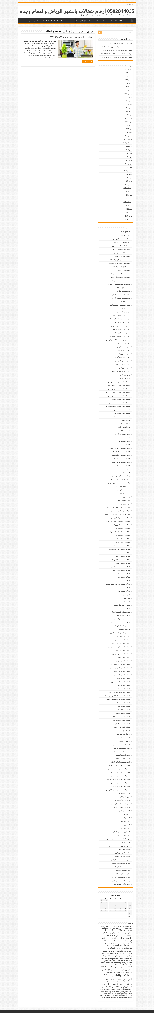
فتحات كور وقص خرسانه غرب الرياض (118, 786)
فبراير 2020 (128, 216)
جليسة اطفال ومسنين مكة (122, 416)
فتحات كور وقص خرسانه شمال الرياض (118, 783)
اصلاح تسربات (125, 235)
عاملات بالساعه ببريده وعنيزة (121, 654)
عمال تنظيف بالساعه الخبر (121, 744)
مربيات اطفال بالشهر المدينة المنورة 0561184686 (116, 54)
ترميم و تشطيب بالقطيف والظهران (119, 305)
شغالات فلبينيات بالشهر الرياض (112, 982)
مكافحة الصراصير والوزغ (122, 853)
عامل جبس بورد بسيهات (122, 636)
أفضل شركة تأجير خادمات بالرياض (109, 926)
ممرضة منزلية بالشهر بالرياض (120, 860)
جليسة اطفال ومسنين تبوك (121, 410)
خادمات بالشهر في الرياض (116, 945)
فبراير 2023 (128, 184)
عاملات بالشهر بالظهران (122, 678)
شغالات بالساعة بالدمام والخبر (120, 518)
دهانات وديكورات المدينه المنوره (120, 479)
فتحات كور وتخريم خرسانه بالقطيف (119, 769)
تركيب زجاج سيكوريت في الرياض (119, 263)
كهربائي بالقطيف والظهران (121, 832)
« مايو (130, 916)
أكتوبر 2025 (128, 97)
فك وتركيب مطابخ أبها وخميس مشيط (118, 804)
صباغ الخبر (126, 594)
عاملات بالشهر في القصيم (122, 703)
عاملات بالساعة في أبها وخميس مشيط (118, 647)
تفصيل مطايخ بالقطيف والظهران (120, 336)
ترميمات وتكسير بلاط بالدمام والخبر (119, 319)
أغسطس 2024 (127, 143)
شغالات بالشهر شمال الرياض (120, 967)
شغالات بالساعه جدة (123, 539)
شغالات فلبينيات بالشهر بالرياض (119, 984)
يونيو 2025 (129, 111)
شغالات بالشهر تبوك (123, 573)
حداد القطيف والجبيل (123, 427)
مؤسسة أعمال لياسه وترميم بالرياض (118, 839)
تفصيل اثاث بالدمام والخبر (122, 322)
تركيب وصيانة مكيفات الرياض (121, 298)
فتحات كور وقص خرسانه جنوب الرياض (118, 776)
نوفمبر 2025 (128, 94)
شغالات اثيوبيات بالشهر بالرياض (119, 949)
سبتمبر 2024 (128, 139)
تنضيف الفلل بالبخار (124, 350)
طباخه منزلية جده (124, 629)
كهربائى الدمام (125, 818)
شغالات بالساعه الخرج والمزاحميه (119, 525)
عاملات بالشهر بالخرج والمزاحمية (119, 668)
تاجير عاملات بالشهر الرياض (121, 249)
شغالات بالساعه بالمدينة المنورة (120, 532)
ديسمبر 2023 (128, 170)
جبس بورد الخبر (125, 375)
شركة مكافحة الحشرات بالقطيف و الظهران (116, 514)
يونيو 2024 (129, 150)
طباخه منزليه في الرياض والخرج (120, 633)
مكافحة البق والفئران (123, 849)
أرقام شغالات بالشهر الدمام (125, 926)
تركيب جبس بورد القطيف (122, 256)
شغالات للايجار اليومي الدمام (116, 989)
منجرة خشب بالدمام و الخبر (121, 866)
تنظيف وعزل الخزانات (84, 20)
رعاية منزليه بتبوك (124, 493)
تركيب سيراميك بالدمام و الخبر (120, 280)
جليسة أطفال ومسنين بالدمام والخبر (119, 385)
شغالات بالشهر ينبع (124, 591)
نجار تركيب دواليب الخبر (122, 873)
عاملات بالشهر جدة (124, 689)
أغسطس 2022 (127, 188)
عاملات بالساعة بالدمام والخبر (120, 643)
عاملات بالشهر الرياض (123, 661)
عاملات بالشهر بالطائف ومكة (121, 675)
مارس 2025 (128, 122)
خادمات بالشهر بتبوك (123, 465)
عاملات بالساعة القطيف (122, 640)
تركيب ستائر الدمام (124, 270)
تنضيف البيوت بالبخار (123, 347)
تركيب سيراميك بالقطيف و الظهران (119, 284)
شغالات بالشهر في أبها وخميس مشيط (118, 584)
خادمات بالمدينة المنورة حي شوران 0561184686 (117, 47)
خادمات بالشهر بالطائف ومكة (121, 455)
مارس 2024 (128, 160)
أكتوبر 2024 (128, 136)
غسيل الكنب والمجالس (123, 755)
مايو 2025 (129, 115)
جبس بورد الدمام (124, 378)
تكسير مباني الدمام (124, 343)
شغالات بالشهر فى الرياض (122, 580)
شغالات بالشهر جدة (124, 577)
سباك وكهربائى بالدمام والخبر (121, 504)
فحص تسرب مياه (124, 793)
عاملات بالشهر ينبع (124, 706)
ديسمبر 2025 (128, 90)
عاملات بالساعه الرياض (122, 650)
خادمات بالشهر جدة (124, 469)
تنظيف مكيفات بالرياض (123, 364)
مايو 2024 (129, 153)
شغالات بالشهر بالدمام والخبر (121, 553)
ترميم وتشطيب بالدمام (123, 312)
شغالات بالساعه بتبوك (123, 535)
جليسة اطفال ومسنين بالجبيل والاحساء (118, 392)
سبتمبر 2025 (128, 101)
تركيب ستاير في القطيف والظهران (119, 273)
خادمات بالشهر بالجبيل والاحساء (120, 448)
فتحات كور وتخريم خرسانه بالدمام (119, 765)
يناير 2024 (129, 167)
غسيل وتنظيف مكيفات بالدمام (120, 762)
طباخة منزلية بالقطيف (123, 615)
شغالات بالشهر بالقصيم (123, 563)
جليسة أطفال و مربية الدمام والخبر (119, 382)
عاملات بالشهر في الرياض (118, 993)
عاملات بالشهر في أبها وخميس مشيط (118, 699)
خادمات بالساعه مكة (123, 437)
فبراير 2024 (128, 164)
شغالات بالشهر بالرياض (123, 556)
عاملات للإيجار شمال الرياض (121, 720)
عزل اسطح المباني (124, 730)
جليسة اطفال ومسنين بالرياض (120, 399)
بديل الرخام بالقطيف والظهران (120, 246)
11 (125, 905)
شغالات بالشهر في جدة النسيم (115, 972)
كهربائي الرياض (125, 821)
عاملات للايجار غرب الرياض (121, 727)
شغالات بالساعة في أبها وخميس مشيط (118, 521)
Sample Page (130, 4)
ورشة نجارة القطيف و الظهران (120, 880)
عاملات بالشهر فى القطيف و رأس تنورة (117, 696)
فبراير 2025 (128, 125)
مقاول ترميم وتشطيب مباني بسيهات (118, 846)
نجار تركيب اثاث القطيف (122, 870)
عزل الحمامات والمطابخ (122, 734)
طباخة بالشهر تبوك (124, 608)
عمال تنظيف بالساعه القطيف (121, 751)
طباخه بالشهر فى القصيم (122, 619)
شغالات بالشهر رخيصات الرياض (114, 964)
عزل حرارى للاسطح (124, 737)
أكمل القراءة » (88, 61)
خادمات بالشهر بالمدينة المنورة (120, 458)
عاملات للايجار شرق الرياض (121, 723)
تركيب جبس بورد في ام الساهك (120, 260)
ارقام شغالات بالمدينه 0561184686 (121, 43)
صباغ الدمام (126, 598)
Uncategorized (125, 232)
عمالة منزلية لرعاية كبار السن (117, 994)
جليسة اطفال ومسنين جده (122, 413)
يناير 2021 (129, 212)
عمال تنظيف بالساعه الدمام (121, 748)
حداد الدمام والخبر (124, 423)
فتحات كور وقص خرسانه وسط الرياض (118, 790)
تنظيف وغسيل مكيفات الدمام (121, 371)
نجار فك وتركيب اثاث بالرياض (121, 877)
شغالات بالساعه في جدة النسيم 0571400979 (71, 37)
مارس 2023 (128, 181)
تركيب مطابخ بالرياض (123, 287)
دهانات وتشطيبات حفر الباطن (120, 476)
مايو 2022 (129, 195)
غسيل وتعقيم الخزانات (123, 758)
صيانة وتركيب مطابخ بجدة (122, 605)
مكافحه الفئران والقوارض (122, 856)
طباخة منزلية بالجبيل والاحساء (121, 612)
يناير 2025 (129, 129)
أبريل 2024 (128, 157)
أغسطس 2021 (127, 202)
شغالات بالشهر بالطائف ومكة (121, 560)
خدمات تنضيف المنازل (102, 20)
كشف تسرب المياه (68, 20)
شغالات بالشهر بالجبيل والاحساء (120, 546)
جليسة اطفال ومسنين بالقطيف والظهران (117, 403)
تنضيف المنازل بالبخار (123, 354)
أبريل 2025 (128, 118)
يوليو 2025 (129, 108)
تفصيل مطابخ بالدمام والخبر (121, 333)
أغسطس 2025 (127, 104)
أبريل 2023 (128, 177)
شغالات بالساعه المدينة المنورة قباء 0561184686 (117, 57)
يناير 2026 (129, 87)
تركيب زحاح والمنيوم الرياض (121, 266)
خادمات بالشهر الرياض (123, 441)
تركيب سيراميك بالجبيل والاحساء (120, 277)
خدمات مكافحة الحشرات (120, 20)
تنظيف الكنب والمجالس (36, 20)
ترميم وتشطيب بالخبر (123, 308)
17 (130, 908)
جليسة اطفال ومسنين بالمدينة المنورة (118, 406)
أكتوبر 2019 (128, 219)
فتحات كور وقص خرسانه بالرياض (120, 772)
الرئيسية (132, 20)
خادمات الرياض (125, 430)
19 (120, 908)
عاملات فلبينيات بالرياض (122, 713)
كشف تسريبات (125, 814)
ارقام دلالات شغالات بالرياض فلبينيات (115, 933)
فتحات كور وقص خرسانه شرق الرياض (118, 779)
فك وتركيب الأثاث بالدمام (122, 800)
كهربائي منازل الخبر (124, 835)
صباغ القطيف (126, 601)
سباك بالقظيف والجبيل (123, 500)
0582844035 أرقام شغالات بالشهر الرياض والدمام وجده (77, 11)
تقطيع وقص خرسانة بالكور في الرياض (118, 340)
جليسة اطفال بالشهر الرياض (115, 940)
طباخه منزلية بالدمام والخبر (121, 626)
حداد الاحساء (126, 420)
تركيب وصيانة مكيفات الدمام (121, 294)
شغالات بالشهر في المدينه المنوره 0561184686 (117, 50)
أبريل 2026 (128, 76)
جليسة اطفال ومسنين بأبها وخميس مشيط (117, 389)
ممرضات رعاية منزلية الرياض (119, 997)
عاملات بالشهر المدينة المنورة (120, 664)
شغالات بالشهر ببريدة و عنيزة (121, 570)
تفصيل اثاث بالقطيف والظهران (120, 326)
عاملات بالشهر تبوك (124, 685)
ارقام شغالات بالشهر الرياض (119, 936)
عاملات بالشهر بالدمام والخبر (121, 671)
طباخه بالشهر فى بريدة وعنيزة (120, 622)
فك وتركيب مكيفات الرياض (121, 807)
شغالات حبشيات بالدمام (115, 979)
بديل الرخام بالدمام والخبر (122, 242)
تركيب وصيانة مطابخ (123, 291)
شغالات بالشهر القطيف (123, 542)
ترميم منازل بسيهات (123, 301)
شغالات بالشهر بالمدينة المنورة (120, 566)
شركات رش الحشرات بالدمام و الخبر (118, 507)
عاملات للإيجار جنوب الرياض (121, 716)
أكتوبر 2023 (128, 174)
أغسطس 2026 (127, 69)
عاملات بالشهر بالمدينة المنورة (120, 682)
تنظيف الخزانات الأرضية (122, 357)
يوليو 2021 (129, 205)
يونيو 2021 (129, 209)
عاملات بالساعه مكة (123, 657)
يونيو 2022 (129, 191)
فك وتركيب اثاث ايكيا (123, 797)
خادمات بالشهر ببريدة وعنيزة (121, 462)
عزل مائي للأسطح (53, 20)
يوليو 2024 (129, 146)
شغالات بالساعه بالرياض (122, 528)
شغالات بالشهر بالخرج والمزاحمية (119, 549)
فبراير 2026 (128, 83)
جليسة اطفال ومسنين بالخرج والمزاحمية (117, 396)
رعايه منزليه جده (125, 497)
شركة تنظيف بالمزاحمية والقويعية (119, 511)
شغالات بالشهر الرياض (121, 955)
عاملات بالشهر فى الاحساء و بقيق (119, 692)
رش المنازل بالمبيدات (123, 486)
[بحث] (100, 32)
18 (125, 908)
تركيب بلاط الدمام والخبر (122, 253)
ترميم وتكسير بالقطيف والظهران (119, 315)
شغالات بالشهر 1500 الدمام (110, 953)
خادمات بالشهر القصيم (123, 444)
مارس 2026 (128, 80)
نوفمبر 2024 (128, 132)
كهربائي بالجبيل (125, 828)
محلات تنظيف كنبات (124, 842)
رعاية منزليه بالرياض (123, 490)
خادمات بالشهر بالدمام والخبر (121, 451)
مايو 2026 (129, 73)
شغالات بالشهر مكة (124, 587)
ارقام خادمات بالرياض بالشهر (124, 928)
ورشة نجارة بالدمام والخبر (122, 884)
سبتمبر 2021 (128, 198)
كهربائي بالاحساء (125, 825)
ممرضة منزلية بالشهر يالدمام (121, 863)
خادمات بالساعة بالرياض (122, 434)
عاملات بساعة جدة (124, 710)
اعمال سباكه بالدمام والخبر (121, 239)
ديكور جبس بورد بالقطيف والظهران (119, 483)
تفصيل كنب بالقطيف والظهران (120, 329)
